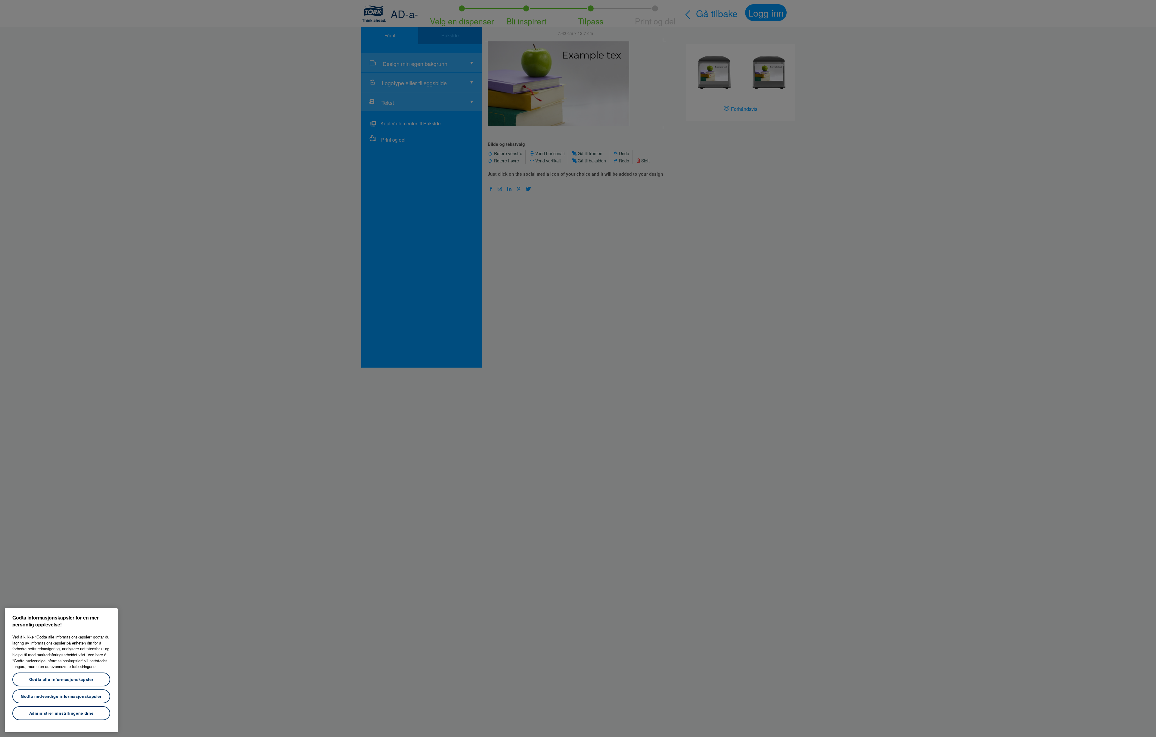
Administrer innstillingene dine (61, 713)
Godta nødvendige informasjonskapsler (61, 696)
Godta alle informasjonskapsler (61, 679)
